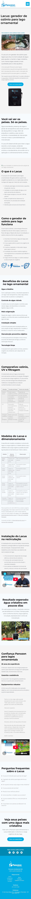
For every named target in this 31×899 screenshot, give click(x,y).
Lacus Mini (5, 78)
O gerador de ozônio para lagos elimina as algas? (13, 780)
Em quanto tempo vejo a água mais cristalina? (16, 784)
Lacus (17, 513)
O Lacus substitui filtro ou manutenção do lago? (14, 799)
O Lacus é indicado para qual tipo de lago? (15, 776)
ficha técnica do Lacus (18, 520)
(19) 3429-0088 (15, 887)
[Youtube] (21, 852)
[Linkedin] (17, 852)
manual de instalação (7, 522)
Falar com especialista (15, 84)
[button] (28, 4)
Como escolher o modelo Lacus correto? (14, 795)
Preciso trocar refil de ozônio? (11, 791)
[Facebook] (13, 852)
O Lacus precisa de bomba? (10, 788)
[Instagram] (10, 852)
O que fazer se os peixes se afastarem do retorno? (13, 804)
